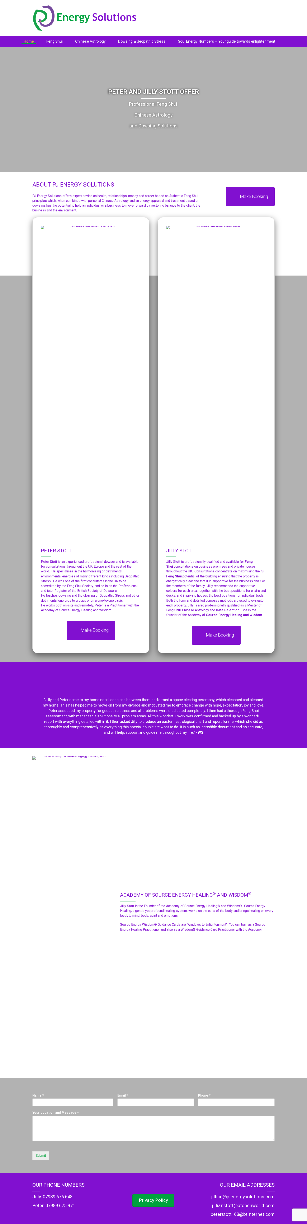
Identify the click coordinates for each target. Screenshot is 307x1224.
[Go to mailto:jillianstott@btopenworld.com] (237, 1206)
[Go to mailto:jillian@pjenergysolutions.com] (237, 1197)
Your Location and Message (55, 1113)
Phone (204, 1095)
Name (38, 1095)
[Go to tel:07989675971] (70, 1206)
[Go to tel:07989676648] (70, 1197)
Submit (41, 1156)
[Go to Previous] (34, 702)
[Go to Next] (273, 702)
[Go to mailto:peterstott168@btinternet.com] (237, 1215)
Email (122, 1095)
